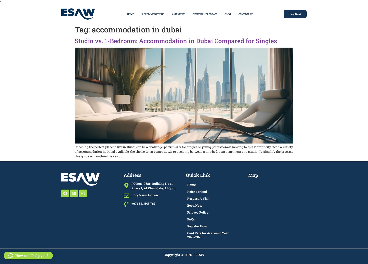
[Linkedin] (74, 193)
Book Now (194, 205)
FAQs (191, 219)
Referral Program (205, 14)
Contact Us (245, 14)
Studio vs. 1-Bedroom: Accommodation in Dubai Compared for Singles (176, 41)
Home (130, 14)
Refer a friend (197, 192)
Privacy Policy (197, 212)
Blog (228, 14)
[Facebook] (65, 193)
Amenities (178, 14)
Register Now (197, 226)
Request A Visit (198, 198)
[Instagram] (83, 193)
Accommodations (153, 14)
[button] (28, 255)
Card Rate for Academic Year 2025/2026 (208, 235)
